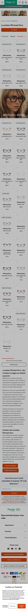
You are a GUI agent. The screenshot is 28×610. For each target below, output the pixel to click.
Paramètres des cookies (5, 606)
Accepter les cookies (21, 606)
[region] (14, 597)
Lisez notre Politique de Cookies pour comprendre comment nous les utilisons (13, 598)
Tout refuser (13, 606)
